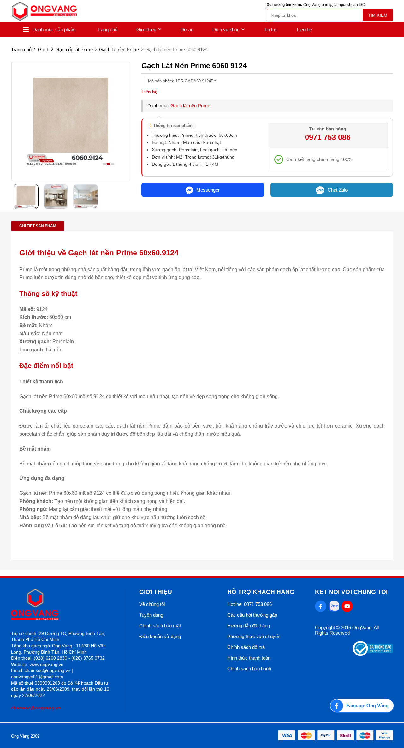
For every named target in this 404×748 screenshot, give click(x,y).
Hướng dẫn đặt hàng (248, 625)
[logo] (44, 11)
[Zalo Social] (334, 606)
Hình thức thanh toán (248, 658)
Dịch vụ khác (226, 29)
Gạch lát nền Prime (190, 105)
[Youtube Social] (347, 606)
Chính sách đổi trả (246, 647)
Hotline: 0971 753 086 (249, 604)
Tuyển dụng (151, 615)
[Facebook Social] (320, 606)
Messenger (208, 190)
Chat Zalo (338, 190)
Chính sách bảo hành (249, 668)
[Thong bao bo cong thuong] (373, 654)
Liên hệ (304, 29)
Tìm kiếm (377, 15)
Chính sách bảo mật (160, 625)
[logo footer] (61, 605)
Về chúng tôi (152, 604)
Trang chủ (107, 29)
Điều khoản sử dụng (160, 636)
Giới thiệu (146, 29)
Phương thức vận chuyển (253, 636)
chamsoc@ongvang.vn (36, 707)
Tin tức (271, 29)
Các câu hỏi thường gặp (252, 615)
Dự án (187, 29)
